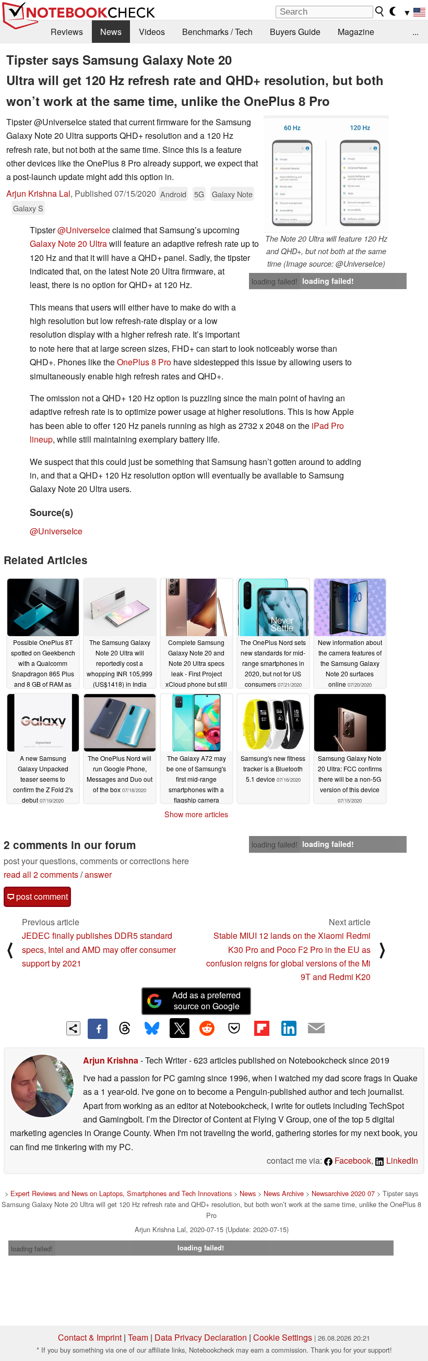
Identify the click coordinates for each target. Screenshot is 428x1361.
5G (199, 193)
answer (98, 874)
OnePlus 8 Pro (144, 362)
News (111, 32)
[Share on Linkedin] (289, 1028)
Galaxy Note (232, 193)
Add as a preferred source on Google (206, 1000)
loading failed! (275, 281)
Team (138, 1337)
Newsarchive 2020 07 (343, 1193)
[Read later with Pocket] (234, 1028)
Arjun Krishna (110, 1060)
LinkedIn (401, 1160)
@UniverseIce (83, 230)
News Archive (284, 1193)
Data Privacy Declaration (200, 1337)
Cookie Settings (282, 1337)
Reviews (67, 32)
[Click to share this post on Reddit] (207, 1028)
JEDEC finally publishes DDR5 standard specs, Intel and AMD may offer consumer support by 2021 (99, 949)
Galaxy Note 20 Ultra (68, 243)
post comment (41, 896)
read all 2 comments (41, 874)
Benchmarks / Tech (217, 32)
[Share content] (73, 1028)
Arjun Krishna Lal (38, 193)
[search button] (380, 11)
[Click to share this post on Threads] (125, 1028)
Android (173, 193)
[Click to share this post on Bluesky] (152, 1028)
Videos (152, 32)
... (415, 32)
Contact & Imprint (90, 1337)
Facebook (351, 1160)
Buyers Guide (295, 32)
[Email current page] (316, 1028)
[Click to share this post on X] (179, 1028)
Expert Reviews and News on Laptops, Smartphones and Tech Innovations (121, 1193)
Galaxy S (28, 207)
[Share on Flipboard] (261, 1028)
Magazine (356, 32)
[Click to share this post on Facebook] (98, 1028)
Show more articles (196, 814)
